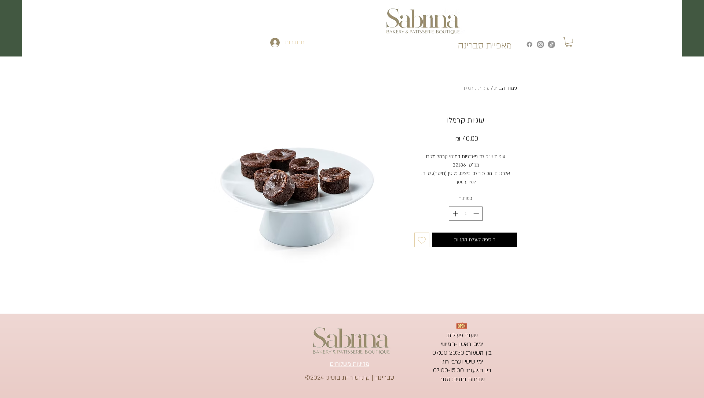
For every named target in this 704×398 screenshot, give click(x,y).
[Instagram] (540, 44)
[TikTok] (551, 44)
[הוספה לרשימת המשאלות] (421, 240)
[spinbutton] (466, 213)
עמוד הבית (505, 88)
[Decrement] (477, 213)
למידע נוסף (465, 182)
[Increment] (455, 213)
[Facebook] (529, 44)
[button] (569, 42)
